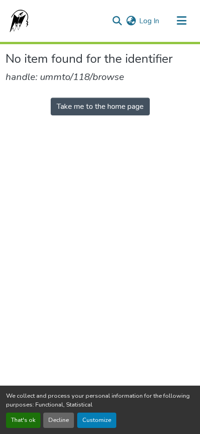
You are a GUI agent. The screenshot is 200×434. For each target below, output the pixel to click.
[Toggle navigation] (181, 21)
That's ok (23, 420)
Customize (96, 420)
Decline (58, 420)
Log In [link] (149, 21)
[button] (17, 21)
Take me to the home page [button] (100, 106)
